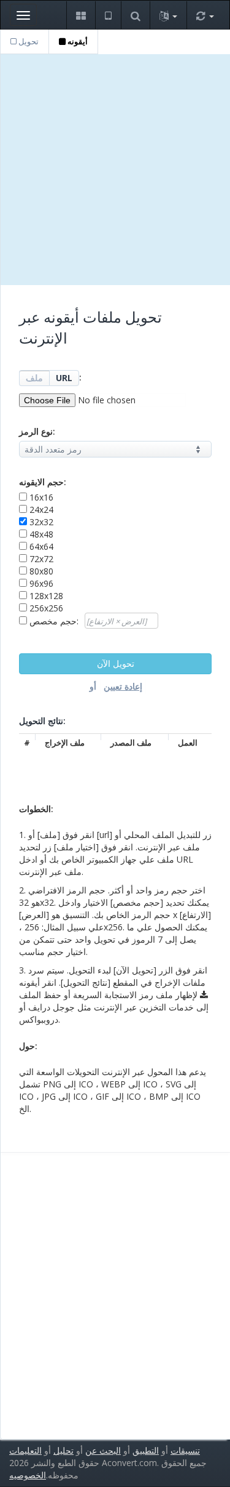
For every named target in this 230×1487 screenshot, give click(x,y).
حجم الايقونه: (42, 482)
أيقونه (77, 41)
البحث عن (103, 1450)
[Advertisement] (115, 169)
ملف (34, 378)
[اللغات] (168, 15)
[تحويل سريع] (204, 15)
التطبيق (145, 1450)
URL (64, 378)
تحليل (63, 1450)
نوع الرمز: (37, 431)
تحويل (28, 41)
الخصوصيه (27, 1475)
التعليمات (25, 1450)
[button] (80, 15)
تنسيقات (185, 1450)
